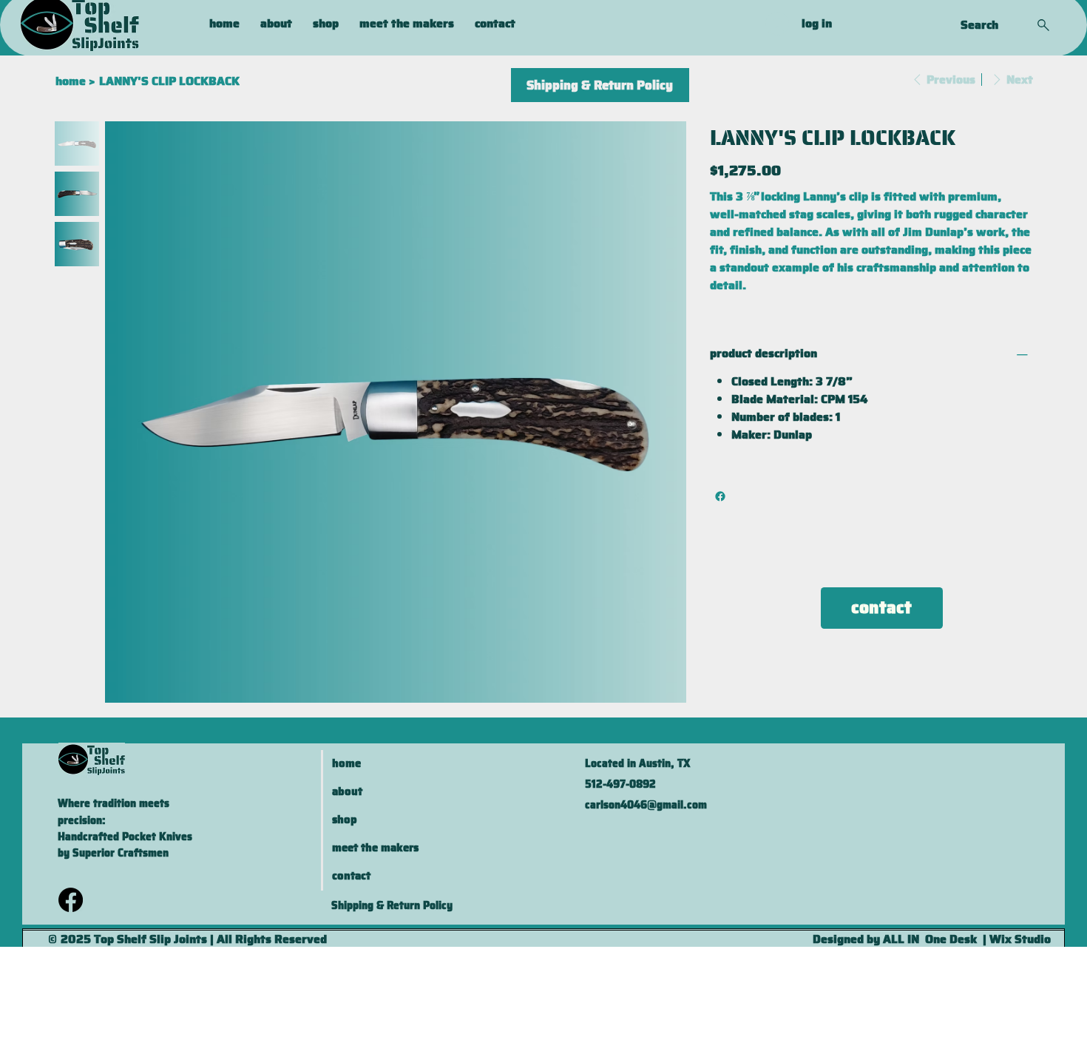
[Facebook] (720, 496)
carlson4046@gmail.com (646, 805)
